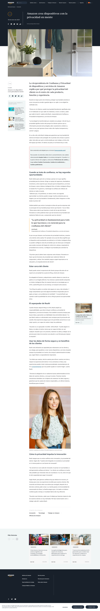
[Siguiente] (17, 539)
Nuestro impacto (62, 2)
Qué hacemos (42, 2)
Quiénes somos (33, 2)
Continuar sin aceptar (78, 607)
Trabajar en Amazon (52, 2)
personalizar (65, 607)
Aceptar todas (92, 607)
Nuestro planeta (72, 2)
